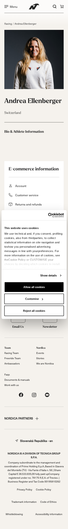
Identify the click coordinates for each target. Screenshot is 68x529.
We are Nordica (45, 363)
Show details (48, 275)
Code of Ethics (48, 502)
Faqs (7, 374)
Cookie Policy (43, 489)
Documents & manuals (17, 380)
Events (40, 353)
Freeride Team (12, 358)
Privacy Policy (24, 489)
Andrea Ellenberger (25, 24)
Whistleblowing (14, 514)
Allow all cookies (34, 286)
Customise (32, 298)
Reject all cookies (34, 310)
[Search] (54, 6)
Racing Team (11, 353)
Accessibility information (48, 514)
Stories (40, 358)
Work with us (11, 385)
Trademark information (24, 502)
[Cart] (62, 6)
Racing (8, 24)
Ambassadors (12, 363)
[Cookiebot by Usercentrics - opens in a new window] (48, 215)
